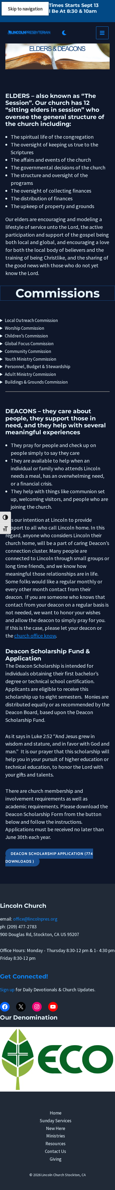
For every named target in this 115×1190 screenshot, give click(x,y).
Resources (55, 1144)
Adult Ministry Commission (30, 374)
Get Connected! (24, 976)
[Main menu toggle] (102, 32)
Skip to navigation (25, 9)
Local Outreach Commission (31, 320)
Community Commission (28, 351)
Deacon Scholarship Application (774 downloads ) (49, 857)
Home (56, 1113)
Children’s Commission (26, 336)
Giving (56, 1159)
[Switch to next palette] (64, 32)
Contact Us (55, 1151)
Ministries (55, 1136)
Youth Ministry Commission (30, 359)
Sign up (8, 989)
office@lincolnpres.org (35, 919)
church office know (35, 635)
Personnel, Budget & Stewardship (37, 366)
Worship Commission (24, 328)
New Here (55, 1128)
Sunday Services (55, 1121)
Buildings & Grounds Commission (36, 382)
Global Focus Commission (29, 344)
